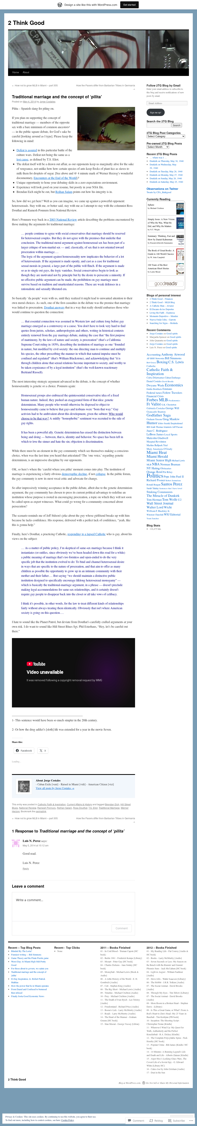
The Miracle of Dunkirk (163, 495)
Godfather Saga (159, 415)
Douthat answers (54, 307)
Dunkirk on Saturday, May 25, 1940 (166, 181)
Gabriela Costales (156, 408)
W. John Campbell (157, 257)
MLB (149, 464)
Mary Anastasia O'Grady (159, 449)
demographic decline (74, 474)
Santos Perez (171, 484)
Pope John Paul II (174, 476)
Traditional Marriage (109, 807)
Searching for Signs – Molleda (164, 323)
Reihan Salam (63, 192)
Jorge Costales (47, 101)
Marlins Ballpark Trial (157, 445)
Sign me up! (155, 112)
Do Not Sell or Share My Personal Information (167, 1082)
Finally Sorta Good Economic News (27, 996)
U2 (179, 499)
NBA (156, 464)
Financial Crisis (155, 396)
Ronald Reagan (153, 484)
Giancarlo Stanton (156, 411)
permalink (41, 811)
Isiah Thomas (157, 427)
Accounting (154, 354)
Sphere (151, 204)
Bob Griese (151, 362)
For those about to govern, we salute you (29, 968)
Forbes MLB (157, 399)
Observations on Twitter (162, 189)
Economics (174, 385)
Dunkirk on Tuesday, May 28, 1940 (166, 171)
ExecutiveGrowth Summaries (161, 242)
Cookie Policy (67, 1120)
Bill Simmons (173, 358)
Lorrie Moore (155, 271)
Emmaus (167, 389)
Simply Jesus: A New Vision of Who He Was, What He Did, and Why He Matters (161, 223)
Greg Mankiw (171, 419)
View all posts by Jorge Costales (55, 788)
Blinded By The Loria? (21, 951)
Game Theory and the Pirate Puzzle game (29, 957)
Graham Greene (154, 419)
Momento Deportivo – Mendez (164, 316)
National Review (27, 807)
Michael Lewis (178, 460)
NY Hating (153, 468)
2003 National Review (63, 219)
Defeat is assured (27, 150)
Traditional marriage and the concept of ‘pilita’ (57, 96)
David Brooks (168, 381)
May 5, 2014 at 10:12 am (35, 845)
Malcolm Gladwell (157, 438)
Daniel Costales (154, 381)
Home (15, 72)
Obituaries (165, 468)
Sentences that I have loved (170, 488)
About (26, 72)
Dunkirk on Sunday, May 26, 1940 (166, 178)
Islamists (168, 427)
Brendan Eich (112, 804)
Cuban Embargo (172, 377)
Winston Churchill (155, 514)
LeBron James (155, 434)
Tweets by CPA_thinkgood (159, 192)
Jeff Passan (177, 427)
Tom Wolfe (169, 499)
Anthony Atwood (173, 354)
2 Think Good (26, 22)
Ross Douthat (80, 807)
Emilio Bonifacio (154, 389)
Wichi (168, 507)
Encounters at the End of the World (55, 178)
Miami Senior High (159, 460)
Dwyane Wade (155, 385)
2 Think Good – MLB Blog (162, 302)
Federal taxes (154, 392)
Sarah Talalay (153, 488)
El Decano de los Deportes (162, 309)
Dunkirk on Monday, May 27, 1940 (166, 174)
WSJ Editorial (172, 514)
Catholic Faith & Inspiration (52, 804)
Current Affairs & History (79, 804)
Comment (122, 928)
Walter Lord (155, 507)
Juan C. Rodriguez (157, 430)
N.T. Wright (155, 229)
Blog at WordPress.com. (130, 1082)
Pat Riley (168, 472)
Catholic (151, 366)
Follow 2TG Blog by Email (163, 85)
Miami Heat (157, 452)
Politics (155, 475)
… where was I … (158, 157)
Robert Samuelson (173, 480)
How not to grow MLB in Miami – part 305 (35, 85)
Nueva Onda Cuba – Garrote (163, 319)
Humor (152, 422)
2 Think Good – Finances (161, 298)
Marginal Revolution (156, 441)
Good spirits (172, 333)
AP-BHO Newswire (155, 358)
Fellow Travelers (172, 392)
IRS (148, 427)
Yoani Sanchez (153, 518)
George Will (172, 408)
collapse (100, 474)
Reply (26, 868)
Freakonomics (174, 400)
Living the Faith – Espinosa (162, 312)
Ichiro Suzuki (164, 423)
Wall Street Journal (160, 503)
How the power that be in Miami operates (30, 985)
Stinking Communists (160, 492)
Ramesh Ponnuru (46, 807)
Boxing (162, 361)
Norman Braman (170, 464)
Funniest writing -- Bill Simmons (26, 954)
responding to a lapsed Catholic (87, 534)
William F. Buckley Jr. (158, 511)
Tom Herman (154, 499)
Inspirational (177, 423)
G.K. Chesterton (169, 404)
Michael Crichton (157, 208)
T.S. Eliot (93, 807)
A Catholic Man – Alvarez (162, 305)
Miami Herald (157, 456)
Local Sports (170, 434)
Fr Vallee (154, 404)
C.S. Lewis (176, 361)
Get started (129, 4)
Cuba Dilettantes (155, 377)
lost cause (22, 159)
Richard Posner (156, 480)
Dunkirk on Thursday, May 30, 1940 (167, 160)
